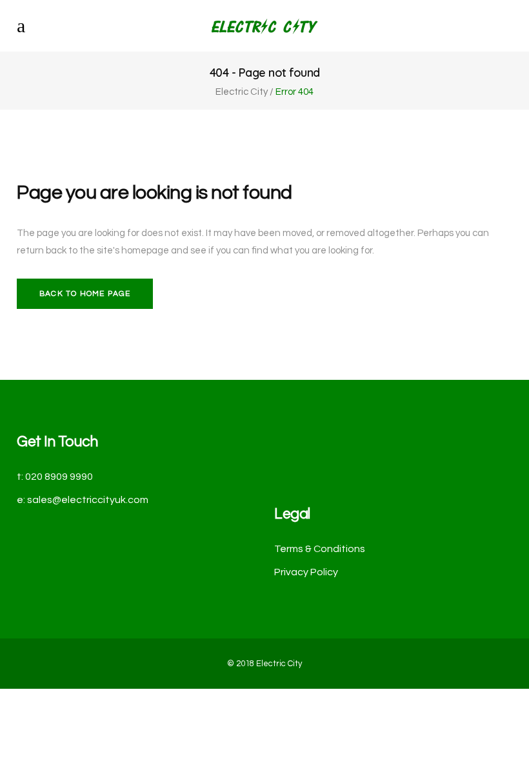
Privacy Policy (306, 572)
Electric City (241, 92)
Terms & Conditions (319, 549)
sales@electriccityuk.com (87, 500)
